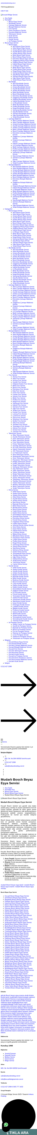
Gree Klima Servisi (19, 527)
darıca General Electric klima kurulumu (16, 1007)
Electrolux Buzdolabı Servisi (22, 96)
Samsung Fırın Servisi (20, 403)
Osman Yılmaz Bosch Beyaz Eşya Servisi (19, 970)
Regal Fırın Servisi (19, 401)
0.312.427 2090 (6, 666)
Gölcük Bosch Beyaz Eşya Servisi (17, 912)
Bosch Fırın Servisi (19, 387)
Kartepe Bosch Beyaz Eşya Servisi (17, 901)
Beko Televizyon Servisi (21, 440)
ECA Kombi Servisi (19, 592)
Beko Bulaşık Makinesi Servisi (23, 175)
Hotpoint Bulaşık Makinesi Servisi (24, 186)
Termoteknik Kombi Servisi (22, 617)
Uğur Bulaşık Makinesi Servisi (23, 205)
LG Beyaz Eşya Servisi (21, 66)
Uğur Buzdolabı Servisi (21, 115)
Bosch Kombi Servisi (20, 582)
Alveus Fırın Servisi (19, 377)
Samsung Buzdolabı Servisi (22, 110)
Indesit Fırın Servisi (19, 405)
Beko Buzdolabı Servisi (21, 92)
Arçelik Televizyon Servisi (22, 437)
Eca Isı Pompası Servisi (21, 631)
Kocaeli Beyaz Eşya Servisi (18, 642)
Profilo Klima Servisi (20, 541)
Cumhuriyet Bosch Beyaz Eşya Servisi (18, 931)
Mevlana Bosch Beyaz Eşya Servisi (17, 959)
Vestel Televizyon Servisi (21, 488)
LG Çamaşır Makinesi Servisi (23, 145)
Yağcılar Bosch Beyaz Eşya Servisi (17, 984)
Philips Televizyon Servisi (22, 462)
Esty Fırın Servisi (18, 391)
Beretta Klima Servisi (20, 507)
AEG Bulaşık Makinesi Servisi (23, 166)
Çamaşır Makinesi (15, 119)
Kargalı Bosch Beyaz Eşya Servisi (17, 954)
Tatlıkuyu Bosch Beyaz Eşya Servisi (17, 977)
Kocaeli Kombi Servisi (16, 654)
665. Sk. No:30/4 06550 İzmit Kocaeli (18, 758)
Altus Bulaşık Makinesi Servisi (23, 168)
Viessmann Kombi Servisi (22, 599)
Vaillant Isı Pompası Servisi (22, 636)
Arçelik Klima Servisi (20, 499)
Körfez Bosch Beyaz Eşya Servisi (16, 917)
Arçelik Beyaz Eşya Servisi (22, 52)
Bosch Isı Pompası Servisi (22, 629)
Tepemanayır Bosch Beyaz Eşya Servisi (19, 981)
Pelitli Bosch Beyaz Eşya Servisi (16, 974)
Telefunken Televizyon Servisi (23, 479)
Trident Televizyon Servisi (22, 483)
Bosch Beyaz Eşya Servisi (22, 57)
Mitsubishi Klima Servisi (21, 536)
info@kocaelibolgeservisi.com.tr (12, 1079)
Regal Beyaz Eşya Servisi (22, 71)
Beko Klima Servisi (19, 506)
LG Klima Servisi (18, 532)
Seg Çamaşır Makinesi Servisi (23, 156)
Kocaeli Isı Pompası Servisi (18, 656)
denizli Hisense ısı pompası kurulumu (18, 999)
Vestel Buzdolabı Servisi (21, 117)
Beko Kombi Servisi (19, 578)
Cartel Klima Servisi (20, 511)
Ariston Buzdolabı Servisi (21, 90)
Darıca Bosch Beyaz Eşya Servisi (16, 905)
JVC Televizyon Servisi (21, 451)
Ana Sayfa (8, 18)
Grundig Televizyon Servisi (22, 446)
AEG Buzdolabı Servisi (21, 83)
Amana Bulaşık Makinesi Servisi (24, 170)
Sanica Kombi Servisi (20, 612)
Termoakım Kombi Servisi (21, 596)
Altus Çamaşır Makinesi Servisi (23, 122)
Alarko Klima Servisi (20, 493)
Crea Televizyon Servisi (21, 442)
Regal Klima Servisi (20, 543)
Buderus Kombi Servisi (21, 580)
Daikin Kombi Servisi (20, 587)
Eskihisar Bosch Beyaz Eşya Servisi (17, 938)
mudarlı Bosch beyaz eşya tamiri (12, 885)
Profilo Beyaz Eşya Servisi (22, 69)
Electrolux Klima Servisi (21, 518)
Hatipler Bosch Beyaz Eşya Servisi (17, 947)
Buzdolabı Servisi (15, 23)
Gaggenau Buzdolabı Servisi (23, 97)
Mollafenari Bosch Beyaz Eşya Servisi (18, 963)
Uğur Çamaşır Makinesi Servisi (23, 161)
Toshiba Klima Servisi (20, 555)
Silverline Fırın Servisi (20, 419)
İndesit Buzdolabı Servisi (21, 101)
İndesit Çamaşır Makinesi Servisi (24, 143)
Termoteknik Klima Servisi (22, 553)
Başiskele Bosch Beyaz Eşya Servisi (17, 899)
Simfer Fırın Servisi (19, 421)
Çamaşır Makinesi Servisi (18, 25)
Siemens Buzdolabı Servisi (22, 113)
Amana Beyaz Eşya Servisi (22, 50)
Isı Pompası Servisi (15, 41)
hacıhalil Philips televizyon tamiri (17, 1022)
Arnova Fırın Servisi (19, 380)
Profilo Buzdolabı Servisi (21, 106)
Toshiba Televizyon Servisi (22, 481)
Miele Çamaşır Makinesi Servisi (24, 147)
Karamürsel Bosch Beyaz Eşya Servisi (18, 915)
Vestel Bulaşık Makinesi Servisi (24, 207)
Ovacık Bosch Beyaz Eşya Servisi (16, 972)
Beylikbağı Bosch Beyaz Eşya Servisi (18, 928)
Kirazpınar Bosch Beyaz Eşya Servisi (18, 956)
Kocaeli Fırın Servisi (16, 649)
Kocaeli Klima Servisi (16, 652)
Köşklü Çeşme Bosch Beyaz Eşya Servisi (19, 958)
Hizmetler (8, 20)
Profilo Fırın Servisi (19, 400)
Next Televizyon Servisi (21, 454)
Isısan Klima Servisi (19, 529)
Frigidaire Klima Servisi (21, 522)
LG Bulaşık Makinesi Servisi (22, 189)
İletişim (7, 663)
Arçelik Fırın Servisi (19, 382)
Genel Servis (9, 1059)
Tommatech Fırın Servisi (21, 426)
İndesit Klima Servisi (20, 530)
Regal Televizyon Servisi (21, 465)
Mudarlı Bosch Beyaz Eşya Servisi (17, 967)
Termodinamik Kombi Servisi (23, 619)
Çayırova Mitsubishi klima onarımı (18, 1015)
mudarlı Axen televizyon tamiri (11, 1006)
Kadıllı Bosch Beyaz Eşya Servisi (16, 952)
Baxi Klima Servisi (19, 502)
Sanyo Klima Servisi (20, 546)
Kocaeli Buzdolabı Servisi (18, 644)
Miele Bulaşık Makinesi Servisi (23, 191)
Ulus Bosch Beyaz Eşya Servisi (16, 982)
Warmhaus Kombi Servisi (21, 601)
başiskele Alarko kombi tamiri (11, 1016)
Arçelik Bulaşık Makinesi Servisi (24, 172)
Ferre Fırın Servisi (19, 393)
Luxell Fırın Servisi (19, 416)
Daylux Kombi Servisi (20, 585)
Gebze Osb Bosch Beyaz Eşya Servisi (18, 942)
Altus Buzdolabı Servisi (21, 85)
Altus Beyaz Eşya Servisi (21, 48)
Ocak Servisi (13, 36)
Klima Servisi (13, 37)
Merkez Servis (10, 1057)
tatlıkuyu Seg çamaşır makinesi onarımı (16, 1017)
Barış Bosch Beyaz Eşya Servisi (16, 926)
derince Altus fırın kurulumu (25, 1024)
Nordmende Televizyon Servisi (23, 456)
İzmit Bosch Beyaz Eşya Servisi (16, 898)
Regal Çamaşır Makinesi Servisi (24, 150)
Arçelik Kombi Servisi (20, 571)
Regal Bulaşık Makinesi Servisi (23, 195)
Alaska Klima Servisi (20, 495)
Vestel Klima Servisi (20, 560)
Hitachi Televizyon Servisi (22, 449)
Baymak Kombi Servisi (21, 576)
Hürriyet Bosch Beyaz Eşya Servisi (17, 949)
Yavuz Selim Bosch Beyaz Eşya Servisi (18, 986)
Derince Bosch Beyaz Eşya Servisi (17, 906)
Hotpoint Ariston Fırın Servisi (23, 384)
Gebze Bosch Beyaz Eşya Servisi (16, 910)
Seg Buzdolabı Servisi (20, 112)
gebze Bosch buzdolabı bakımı (11, 1011)
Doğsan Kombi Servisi (20, 591)
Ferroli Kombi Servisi (20, 594)
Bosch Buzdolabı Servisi (21, 94)
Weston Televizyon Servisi (22, 484)
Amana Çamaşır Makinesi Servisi (24, 124)
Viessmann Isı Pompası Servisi (23, 638)
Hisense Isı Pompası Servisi (22, 633)
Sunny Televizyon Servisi (21, 477)
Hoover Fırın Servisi (20, 396)
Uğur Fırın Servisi (19, 408)
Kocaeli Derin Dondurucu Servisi (20, 658)
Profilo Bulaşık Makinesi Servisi (24, 193)
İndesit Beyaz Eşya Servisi (22, 64)
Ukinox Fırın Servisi (19, 428)
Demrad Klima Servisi (20, 516)
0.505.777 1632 (4, 10)
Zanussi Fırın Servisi (20, 431)
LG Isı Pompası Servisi (21, 635)
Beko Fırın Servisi (19, 386)
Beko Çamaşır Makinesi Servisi (24, 129)
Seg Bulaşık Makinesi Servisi (23, 200)
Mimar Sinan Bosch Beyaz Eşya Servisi (18, 961)
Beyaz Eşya (13, 44)
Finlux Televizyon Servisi (21, 444)
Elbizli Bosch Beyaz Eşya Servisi (16, 936)
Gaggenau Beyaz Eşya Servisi (23, 60)
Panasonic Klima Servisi (21, 537)
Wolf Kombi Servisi (19, 613)
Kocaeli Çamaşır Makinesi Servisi (20, 645)
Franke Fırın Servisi (19, 394)
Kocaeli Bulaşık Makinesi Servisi (20, 647)
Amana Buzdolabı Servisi (21, 87)
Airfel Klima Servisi (19, 492)
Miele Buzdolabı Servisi (21, 105)
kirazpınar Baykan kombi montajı (24, 1009)
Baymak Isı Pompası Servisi (22, 628)
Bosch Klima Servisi (20, 509)
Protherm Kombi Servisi (21, 610)
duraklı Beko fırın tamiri (9, 1001)
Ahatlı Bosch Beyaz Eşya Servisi (16, 921)
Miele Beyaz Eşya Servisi (21, 67)
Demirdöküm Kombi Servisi (22, 589)
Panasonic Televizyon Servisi (23, 460)
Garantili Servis (10, 1055)
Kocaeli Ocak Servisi (16, 661)
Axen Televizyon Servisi (21, 439)
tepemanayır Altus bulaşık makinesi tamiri (16, 1019)
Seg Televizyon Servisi (21, 469)
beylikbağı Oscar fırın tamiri (10, 1025)
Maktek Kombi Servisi (20, 608)
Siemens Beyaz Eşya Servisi (23, 76)
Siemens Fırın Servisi (20, 407)
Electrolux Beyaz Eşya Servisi (23, 59)
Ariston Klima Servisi (20, 500)
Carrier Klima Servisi (20, 564)
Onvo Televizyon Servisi (21, 458)
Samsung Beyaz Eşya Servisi (23, 73)
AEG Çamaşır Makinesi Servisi (23, 120)
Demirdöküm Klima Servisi (22, 515)
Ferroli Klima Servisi (20, 520)
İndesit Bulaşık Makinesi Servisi (24, 188)
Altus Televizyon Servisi (21, 435)
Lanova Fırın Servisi (20, 414)
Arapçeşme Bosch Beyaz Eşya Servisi (18, 922)
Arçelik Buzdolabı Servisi (21, 89)
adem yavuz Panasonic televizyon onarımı (15, 1029)
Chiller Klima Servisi (20, 539)
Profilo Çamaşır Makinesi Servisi (24, 149)
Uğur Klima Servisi (19, 557)
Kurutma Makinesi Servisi (18, 32)
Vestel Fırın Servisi (19, 410)
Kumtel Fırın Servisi (19, 412)
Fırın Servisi (13, 29)
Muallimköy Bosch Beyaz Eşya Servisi (18, 965)
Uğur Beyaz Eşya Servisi (21, 78)
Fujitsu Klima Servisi (20, 523)
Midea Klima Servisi (20, 534)
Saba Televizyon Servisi (21, 470)
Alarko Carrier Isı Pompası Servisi (24, 624)
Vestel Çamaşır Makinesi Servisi (24, 163)
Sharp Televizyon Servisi (21, 474)
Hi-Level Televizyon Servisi (22, 447)
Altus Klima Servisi (19, 497)
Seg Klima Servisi (19, 548)
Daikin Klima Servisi (20, 513)
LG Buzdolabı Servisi (20, 103)
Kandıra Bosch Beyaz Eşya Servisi (17, 913)
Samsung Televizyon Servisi (22, 467)
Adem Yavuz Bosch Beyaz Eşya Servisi (18, 919)
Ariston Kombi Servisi (20, 573)
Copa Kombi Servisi (20, 583)
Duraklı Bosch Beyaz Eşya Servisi (17, 935)
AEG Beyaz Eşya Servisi (21, 46)
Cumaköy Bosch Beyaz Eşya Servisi (17, 929)
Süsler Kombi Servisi (20, 615)
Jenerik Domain (10, 1053)
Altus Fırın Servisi (19, 378)
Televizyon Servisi (15, 34)
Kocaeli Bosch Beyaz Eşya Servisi (17, 896)
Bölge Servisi (9, 1060)
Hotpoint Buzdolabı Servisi (22, 99)
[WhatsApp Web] (6, 1126)
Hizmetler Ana (10, 790)
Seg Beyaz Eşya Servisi (21, 74)
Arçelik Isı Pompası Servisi (22, 626)
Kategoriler (8, 209)
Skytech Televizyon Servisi (22, 476)
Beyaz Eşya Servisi (15, 21)
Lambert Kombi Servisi (21, 606)
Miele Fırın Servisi (19, 398)
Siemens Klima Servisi (21, 550)
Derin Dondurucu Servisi (17, 30)
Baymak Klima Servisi (20, 504)
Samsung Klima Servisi (21, 545)
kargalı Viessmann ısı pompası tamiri (22, 1027)
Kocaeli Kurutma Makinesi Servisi (20, 659)
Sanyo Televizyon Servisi (21, 472)
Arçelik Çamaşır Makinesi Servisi (24, 126)
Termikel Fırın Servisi (20, 424)
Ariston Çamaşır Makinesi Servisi (24, 128)
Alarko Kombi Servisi (20, 569)
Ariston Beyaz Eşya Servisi (22, 53)
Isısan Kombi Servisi (20, 603)
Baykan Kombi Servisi (20, 575)
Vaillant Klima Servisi (20, 559)
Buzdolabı (12, 82)
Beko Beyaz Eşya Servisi (21, 55)
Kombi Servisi (13, 39)
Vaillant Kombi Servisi (20, 598)
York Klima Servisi (19, 562)
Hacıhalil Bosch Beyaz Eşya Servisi (17, 945)
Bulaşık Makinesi (15, 165)
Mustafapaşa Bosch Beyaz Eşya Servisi (19, 968)
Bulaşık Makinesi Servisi (17, 27)
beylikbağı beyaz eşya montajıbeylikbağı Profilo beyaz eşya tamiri (16, 1003)
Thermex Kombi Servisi (21, 621)
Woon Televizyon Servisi (21, 486)
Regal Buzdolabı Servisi (21, 108)
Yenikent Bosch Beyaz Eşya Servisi (17, 988)
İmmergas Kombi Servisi (21, 605)
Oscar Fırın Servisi (19, 417)
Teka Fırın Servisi (19, 423)
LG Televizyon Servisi (20, 453)
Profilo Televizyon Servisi (21, 463)
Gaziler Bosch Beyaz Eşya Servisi (17, 940)
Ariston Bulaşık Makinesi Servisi (24, 173)
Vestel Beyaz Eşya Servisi (22, 80)
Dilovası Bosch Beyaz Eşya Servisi (17, 908)
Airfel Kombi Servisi (19, 568)
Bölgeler (8, 640)
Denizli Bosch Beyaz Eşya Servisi (17, 933)
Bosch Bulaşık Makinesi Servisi (24, 177)
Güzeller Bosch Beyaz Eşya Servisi (17, 944)
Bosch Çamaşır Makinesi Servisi (24, 131)
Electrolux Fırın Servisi (20, 389)
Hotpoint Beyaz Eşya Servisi (23, 62)
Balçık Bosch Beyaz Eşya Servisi (16, 924)
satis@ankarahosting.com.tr (8, 3)
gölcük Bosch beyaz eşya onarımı (12, 995)
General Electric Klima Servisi (23, 525)
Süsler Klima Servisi (20, 552)
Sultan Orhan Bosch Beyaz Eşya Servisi (19, 975)
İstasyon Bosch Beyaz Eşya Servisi (17, 951)
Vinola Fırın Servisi (19, 430)
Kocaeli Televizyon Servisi (18, 651)
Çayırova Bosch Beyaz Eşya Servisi (17, 903)
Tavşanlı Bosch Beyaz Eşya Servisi (17, 979)
